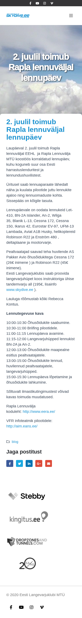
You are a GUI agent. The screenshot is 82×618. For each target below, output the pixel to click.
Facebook (9, 463)
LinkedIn (29, 463)
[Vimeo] (52, 3)
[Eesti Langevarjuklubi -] (17, 16)
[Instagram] (45, 3)
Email (48, 463)
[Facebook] (30, 3)
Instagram (31, 607)
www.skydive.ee (19, 290)
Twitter (19, 463)
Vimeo (42, 607)
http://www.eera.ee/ (39, 411)
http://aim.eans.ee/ (21, 426)
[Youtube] (37, 3)
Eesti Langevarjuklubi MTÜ (42, 595)
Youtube (21, 607)
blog (15, 442)
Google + (38, 463)
